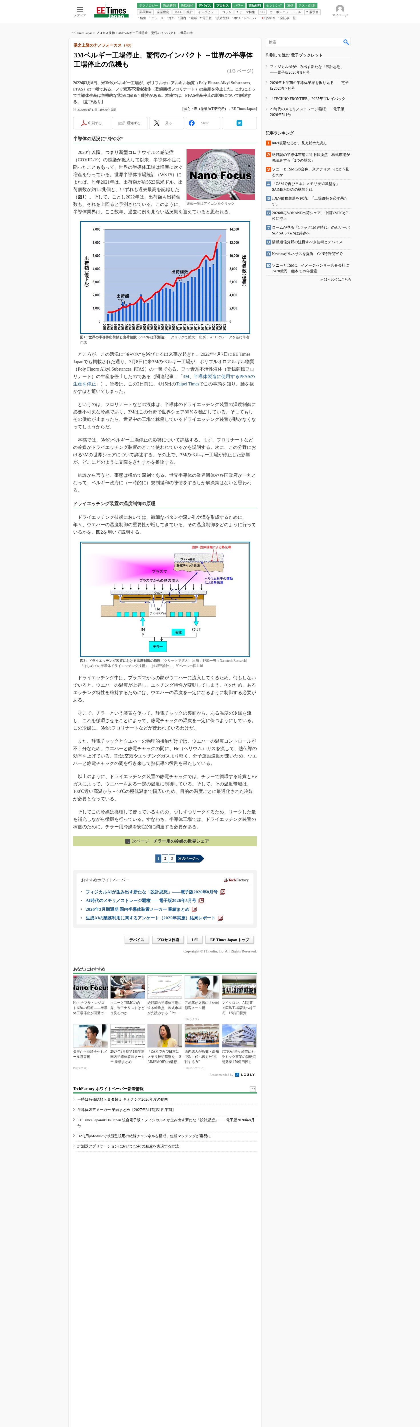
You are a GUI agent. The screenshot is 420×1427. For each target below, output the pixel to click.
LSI (195, 940)
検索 (346, 42)
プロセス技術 (105, 33)
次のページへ (188, 859)
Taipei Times (187, 383)
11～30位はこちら (337, 280)
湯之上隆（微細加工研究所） (205, 109)
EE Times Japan (82, 33)
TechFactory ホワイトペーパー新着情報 (108, 1089)
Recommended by (221, 1074)
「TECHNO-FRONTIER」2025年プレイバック (307, 99)
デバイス (136, 940)
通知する (134, 123)
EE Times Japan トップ (229, 940)
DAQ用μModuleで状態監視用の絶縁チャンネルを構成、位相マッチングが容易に (144, 1136)
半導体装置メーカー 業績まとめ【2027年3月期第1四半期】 (126, 1110)
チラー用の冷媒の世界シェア (167, 841)
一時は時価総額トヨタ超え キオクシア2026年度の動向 (122, 1099)
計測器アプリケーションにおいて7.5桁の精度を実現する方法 (128, 1146)
